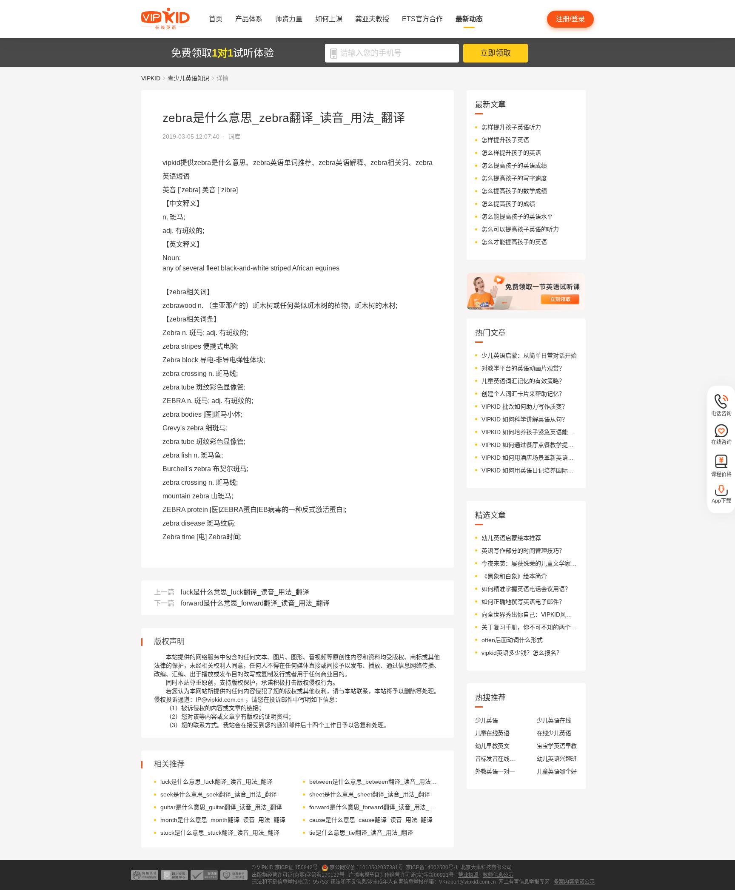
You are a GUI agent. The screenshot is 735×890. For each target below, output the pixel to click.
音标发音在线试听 (495, 758)
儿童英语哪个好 (557, 771)
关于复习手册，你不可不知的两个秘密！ (529, 627)
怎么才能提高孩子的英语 (514, 242)
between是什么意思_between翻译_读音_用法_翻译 (374, 781)
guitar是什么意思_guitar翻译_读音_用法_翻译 (221, 807)
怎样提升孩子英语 (505, 139)
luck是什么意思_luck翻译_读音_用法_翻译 (245, 592)
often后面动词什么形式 (512, 640)
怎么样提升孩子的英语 (511, 152)
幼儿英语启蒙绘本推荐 (511, 538)
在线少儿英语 (554, 733)
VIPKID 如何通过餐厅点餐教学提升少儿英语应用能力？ (529, 444)
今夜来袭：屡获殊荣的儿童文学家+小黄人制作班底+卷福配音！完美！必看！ (529, 563)
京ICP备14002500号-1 (432, 867)
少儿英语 (486, 720)
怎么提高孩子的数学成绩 (514, 191)
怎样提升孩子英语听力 (511, 127)
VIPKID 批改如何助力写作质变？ (524, 406)
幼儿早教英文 (492, 745)
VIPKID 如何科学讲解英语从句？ (524, 419)
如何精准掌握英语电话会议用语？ (526, 589)
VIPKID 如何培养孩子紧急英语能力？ (529, 432)
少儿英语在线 (554, 720)
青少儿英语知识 (188, 78)
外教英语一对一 (495, 771)
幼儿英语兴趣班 (557, 758)
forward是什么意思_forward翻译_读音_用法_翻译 (255, 603)
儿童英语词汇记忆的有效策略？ (523, 381)
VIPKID (150, 78)
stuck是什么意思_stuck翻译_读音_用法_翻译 (219, 832)
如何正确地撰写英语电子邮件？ (523, 601)
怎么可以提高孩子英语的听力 (520, 229)
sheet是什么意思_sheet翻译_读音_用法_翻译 (369, 794)
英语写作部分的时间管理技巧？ (523, 550)
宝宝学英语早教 (557, 745)
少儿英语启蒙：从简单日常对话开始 (529, 355)
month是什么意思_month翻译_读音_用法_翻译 (222, 819)
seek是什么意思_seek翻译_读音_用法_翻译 (218, 794)
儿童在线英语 (492, 733)
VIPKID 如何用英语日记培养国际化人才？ (529, 470)
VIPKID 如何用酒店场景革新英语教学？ (529, 457)
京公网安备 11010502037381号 (366, 867)
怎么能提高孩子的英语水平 (517, 216)
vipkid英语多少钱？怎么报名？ (521, 652)
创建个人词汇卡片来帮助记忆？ (523, 393)
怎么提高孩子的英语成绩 (514, 165)
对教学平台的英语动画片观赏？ (523, 368)
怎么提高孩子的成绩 (508, 203)
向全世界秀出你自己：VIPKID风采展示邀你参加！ (529, 614)
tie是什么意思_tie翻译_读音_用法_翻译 (361, 832)
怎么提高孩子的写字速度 (514, 178)
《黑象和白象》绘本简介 (514, 576)
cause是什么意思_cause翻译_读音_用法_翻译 (371, 819)
